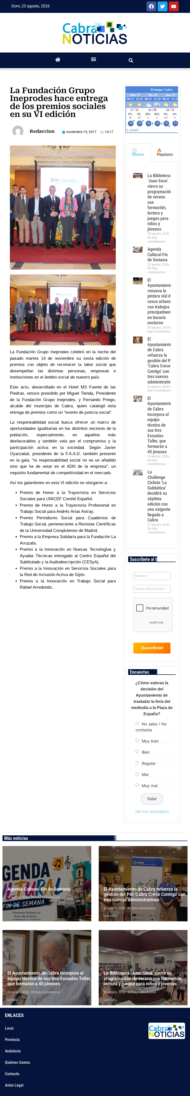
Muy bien (150, 741)
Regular (149, 763)
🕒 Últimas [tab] (138, 152)
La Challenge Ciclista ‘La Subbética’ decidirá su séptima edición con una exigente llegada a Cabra (158, 495)
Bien (146, 752)
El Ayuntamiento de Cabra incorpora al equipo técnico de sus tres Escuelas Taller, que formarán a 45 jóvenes (159, 425)
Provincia (12, 1039)
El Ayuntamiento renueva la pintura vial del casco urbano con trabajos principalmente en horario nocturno (160, 301)
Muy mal (150, 785)
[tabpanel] (151, 355)
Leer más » (14, 905)
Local (9, 1028)
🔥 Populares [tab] (165, 152)
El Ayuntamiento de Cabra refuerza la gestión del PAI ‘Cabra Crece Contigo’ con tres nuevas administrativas (161, 360)
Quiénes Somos (17, 1062)
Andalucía (13, 1051)
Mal (145, 774)
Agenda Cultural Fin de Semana (157, 254)
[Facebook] (151, 6)
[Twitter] (162, 6)
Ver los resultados (152, 811)
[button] (94, 59)
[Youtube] (174, 6)
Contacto (12, 1073)
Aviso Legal (14, 1085)
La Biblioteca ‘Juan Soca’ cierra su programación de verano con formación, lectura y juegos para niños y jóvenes (143, 978)
